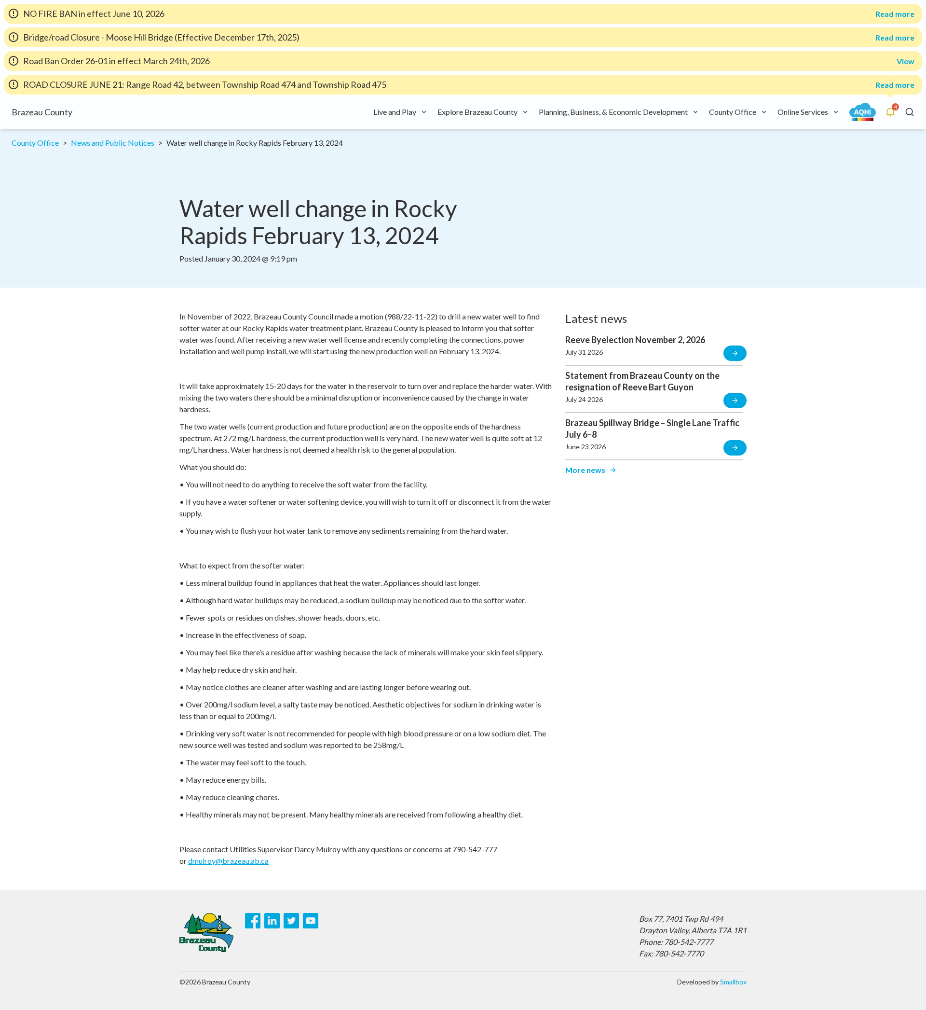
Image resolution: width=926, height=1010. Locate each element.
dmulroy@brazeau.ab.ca (228, 860)
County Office (35, 142)
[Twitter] (291, 920)
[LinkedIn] (272, 920)
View (905, 61)
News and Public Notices (112, 142)
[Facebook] (252, 920)
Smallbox (733, 982)
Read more (894, 14)
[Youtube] (310, 920)
